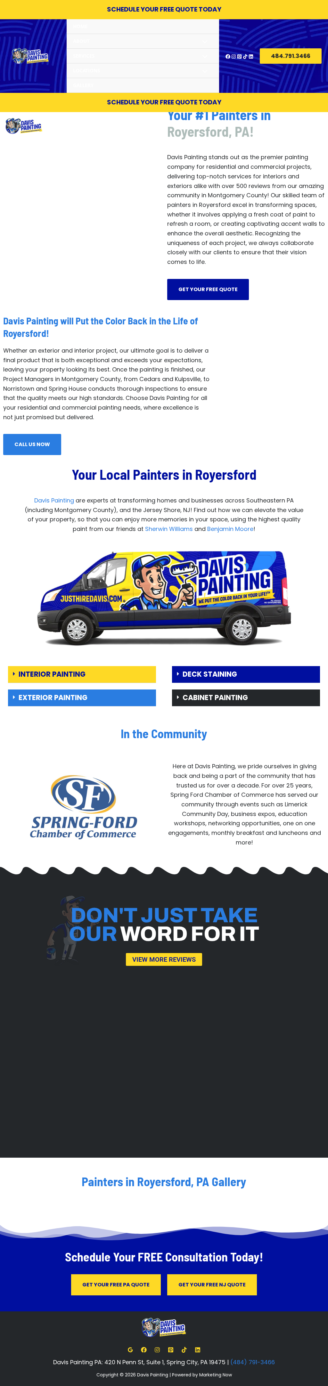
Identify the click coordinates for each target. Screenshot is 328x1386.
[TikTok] (245, 56)
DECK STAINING (210, 674)
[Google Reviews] (130, 1350)
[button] (291, 56)
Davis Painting (54, 500)
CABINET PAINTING (215, 698)
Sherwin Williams (169, 529)
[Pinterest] (239, 56)
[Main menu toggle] (320, 125)
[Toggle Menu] (203, 42)
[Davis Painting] (30, 56)
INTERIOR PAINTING (52, 674)
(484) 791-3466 (252, 1362)
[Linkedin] (251, 56)
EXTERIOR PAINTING (53, 698)
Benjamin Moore (230, 529)
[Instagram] (233, 56)
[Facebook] (228, 56)
